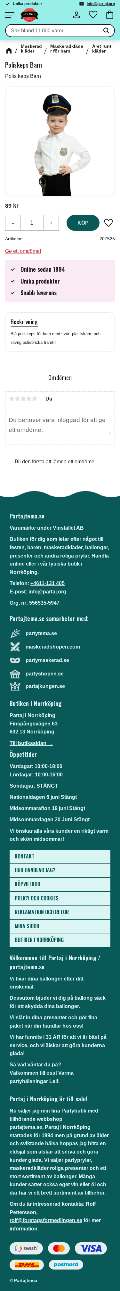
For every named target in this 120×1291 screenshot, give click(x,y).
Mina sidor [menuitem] (27, 926)
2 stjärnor (17, 398)
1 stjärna (11, 398)
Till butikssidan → (31, 743)
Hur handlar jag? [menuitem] (35, 870)
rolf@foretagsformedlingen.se (46, 1220)
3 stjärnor (23, 398)
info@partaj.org (101, 4)
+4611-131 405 (47, 583)
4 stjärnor (29, 398)
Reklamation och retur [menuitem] (42, 912)
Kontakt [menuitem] (25, 856)
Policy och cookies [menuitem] (37, 898)
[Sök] (106, 31)
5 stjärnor (34, 398)
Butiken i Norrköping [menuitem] (39, 940)
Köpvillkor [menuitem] (27, 884)
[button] (9, 15)
